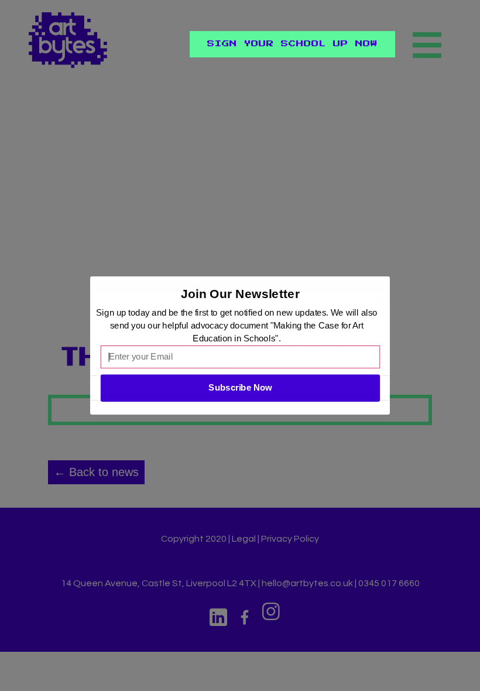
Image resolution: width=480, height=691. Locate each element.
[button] (240, 294)
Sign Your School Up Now (292, 43)
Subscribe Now (240, 387)
